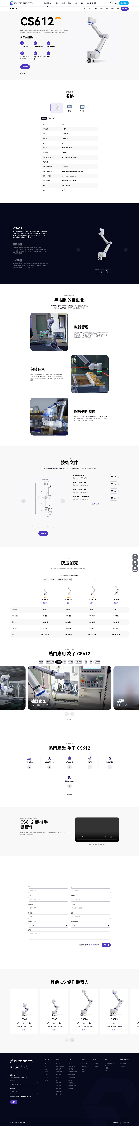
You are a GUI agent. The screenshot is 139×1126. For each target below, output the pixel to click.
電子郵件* (12, 1080)
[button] (116, 3)
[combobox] (48, 908)
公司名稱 (73, 904)
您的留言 (30, 930)
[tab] (56, 108)
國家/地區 (30, 904)
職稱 (72, 913)
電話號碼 (73, 895)
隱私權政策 (92, 945)
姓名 (29, 887)
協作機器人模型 (74, 921)
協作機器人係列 (32, 921)
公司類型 (30, 913)
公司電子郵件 (31, 895)
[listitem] (102, 246)
